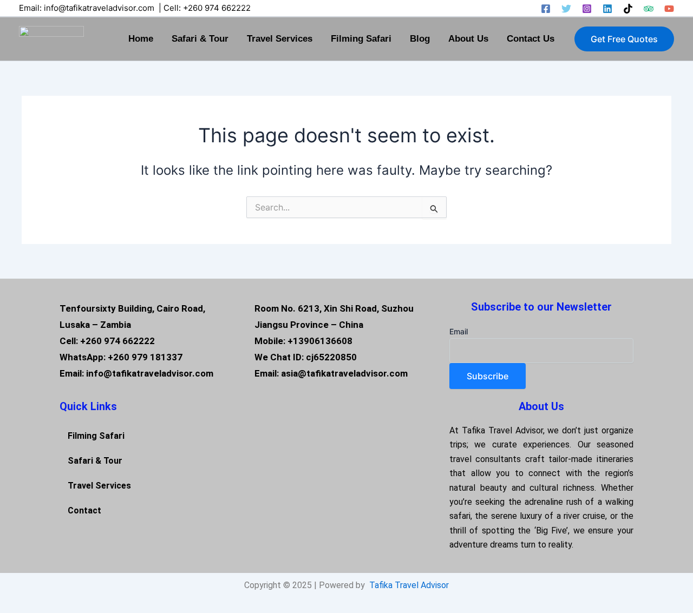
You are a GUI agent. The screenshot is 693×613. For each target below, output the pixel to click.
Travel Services (279, 39)
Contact (84, 510)
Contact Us (530, 39)
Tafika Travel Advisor (409, 585)
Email (458, 331)
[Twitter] (566, 9)
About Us (468, 39)
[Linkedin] (607, 9)
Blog (420, 39)
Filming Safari (361, 39)
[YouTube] (669, 9)
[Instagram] (587, 9)
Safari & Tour (200, 39)
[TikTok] (628, 9)
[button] (624, 39)
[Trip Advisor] (648, 9)
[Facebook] (546, 9)
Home (140, 39)
